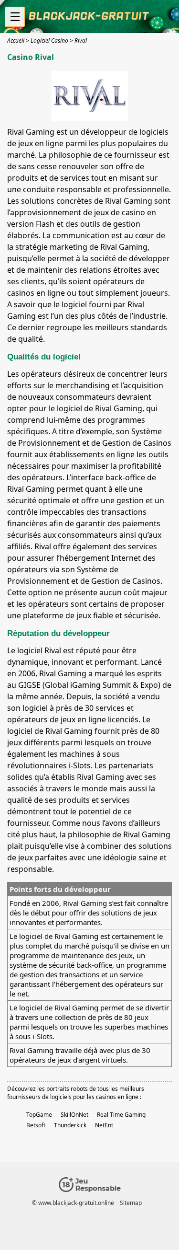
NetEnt (104, 1125)
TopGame (39, 1115)
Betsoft (35, 1125)
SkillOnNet (74, 1115)
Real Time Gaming (121, 1115)
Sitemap (131, 1203)
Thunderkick (70, 1125)
